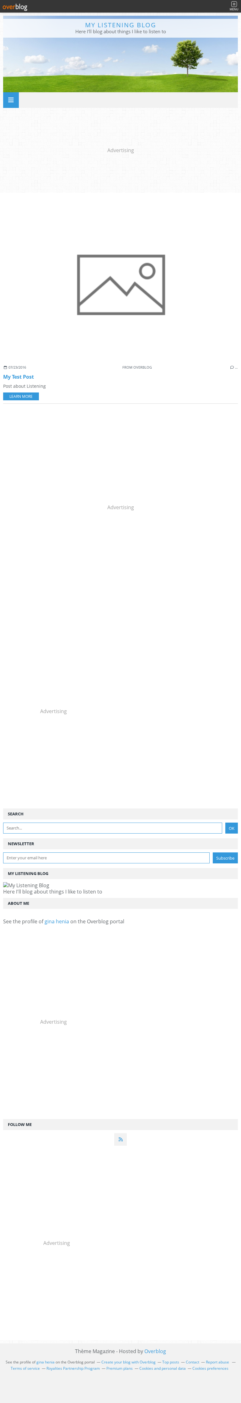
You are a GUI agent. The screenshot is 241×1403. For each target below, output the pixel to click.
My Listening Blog (120, 25)
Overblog (155, 1351)
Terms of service (25, 1368)
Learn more (21, 396)
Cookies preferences (210, 1368)
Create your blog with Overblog (128, 1362)
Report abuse (218, 1362)
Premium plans (119, 1368)
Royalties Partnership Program (73, 1368)
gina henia (57, 921)
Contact (192, 1362)
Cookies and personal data (162, 1368)
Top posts (170, 1362)
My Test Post (18, 376)
